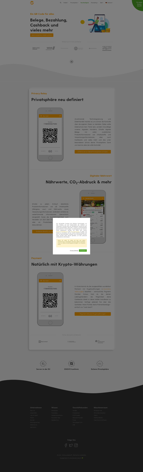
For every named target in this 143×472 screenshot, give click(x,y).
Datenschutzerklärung (61, 231)
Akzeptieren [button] (83, 250)
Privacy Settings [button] (74, 250)
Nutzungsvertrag (75, 231)
